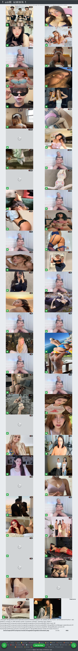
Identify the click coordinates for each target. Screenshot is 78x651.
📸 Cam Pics (51, 647)
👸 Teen (47, 642)
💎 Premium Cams (54, 644)
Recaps (41, 649)
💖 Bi (23, 644)
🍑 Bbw (72, 642)
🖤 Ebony (11, 642)
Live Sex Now (39, 645)
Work (38, 649)
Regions (34, 649)
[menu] (4, 645)
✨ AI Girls (71, 644)
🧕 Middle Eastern (33, 642)
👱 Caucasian (24, 642)
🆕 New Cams (29, 644)
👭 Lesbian (18, 644)
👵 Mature (41, 642)
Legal (51, 649)
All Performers (46, 649)
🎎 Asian (6, 642)
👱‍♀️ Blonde (52, 642)
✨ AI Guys (26, 647)
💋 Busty (12, 644)
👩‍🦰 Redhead (66, 642)
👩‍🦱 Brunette (59, 642)
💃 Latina (17, 642)
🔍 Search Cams (59, 647)
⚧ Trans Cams (45, 644)
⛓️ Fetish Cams (63, 644)
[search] (73, 645)
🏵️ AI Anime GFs (19, 647)
